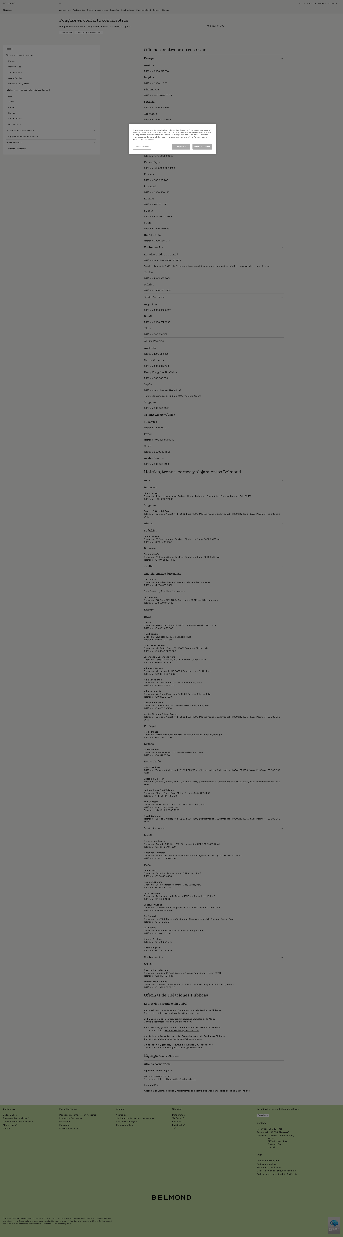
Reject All (181, 147)
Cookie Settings (142, 147)
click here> (149, 139)
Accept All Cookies (202, 147)
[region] (172, 139)
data (138, 132)
